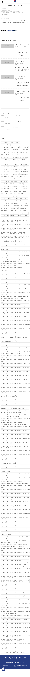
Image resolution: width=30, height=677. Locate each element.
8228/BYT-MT (22, 76)
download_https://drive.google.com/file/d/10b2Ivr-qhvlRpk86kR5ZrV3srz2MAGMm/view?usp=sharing (13, 233)
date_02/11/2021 (14, 162)
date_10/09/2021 (15, 176)
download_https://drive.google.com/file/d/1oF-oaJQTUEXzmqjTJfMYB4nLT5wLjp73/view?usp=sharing (14, 482)
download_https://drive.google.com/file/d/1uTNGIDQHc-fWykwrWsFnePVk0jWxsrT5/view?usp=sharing (15, 565)
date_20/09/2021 (5, 196)
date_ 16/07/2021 (14, 149)
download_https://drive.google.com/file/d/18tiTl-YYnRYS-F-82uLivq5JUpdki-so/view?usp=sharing (13, 305)
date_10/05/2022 (5, 176)
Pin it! (7, 30)
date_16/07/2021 (23, 188)
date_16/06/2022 (14, 188)
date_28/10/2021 (14, 213)
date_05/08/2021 (14, 166)
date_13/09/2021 (14, 181)
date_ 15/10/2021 (5, 149)
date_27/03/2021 (5, 210)
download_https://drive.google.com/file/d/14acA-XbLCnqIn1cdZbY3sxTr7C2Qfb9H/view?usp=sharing (13, 260)
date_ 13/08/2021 (5, 147)
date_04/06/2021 (24, 164)
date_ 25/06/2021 (5, 157)
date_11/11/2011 (23, 176)
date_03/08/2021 (24, 162)
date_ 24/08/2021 (15, 154)
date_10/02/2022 (24, 174)
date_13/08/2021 (5, 181)
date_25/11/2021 (4, 208)
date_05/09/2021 (24, 166)
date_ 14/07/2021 (15, 147)
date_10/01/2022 (15, 174)
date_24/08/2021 (15, 203)
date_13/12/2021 (23, 181)
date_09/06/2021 (24, 171)
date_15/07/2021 (14, 186)
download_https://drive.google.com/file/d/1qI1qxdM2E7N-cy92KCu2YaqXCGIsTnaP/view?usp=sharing (15, 506)
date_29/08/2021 (6, 10)
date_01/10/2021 (14, 159)
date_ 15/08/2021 (24, 147)
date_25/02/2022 (5, 205)
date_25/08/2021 (24, 205)
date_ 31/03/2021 (24, 157)
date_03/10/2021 (15, 164)
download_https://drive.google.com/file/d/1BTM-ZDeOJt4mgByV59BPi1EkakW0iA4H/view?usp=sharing (14, 336)
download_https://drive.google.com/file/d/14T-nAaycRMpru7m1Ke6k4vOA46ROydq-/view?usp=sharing (12, 269)
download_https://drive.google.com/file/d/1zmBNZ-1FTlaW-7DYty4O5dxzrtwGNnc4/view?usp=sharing (14, 651)
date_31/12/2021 (14, 217)
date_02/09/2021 (5, 162)
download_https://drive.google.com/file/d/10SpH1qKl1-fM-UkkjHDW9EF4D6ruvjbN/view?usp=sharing (14, 240)
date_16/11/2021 (4, 191)
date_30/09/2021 (24, 215)
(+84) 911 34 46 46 (19, 661)
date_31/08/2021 (5, 217)
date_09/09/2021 (5, 174)
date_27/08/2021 (24, 210)
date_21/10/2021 (5, 198)
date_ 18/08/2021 (24, 149)
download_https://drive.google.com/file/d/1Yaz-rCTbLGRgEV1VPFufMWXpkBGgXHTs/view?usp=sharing (14, 640)
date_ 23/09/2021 (5, 154)
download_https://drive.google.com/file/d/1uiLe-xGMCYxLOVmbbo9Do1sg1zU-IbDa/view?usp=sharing (14, 561)
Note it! (11, 30)
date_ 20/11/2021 (14, 152)
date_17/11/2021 (4, 193)
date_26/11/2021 (23, 208)
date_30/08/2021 (14, 215)
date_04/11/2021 (5, 166)
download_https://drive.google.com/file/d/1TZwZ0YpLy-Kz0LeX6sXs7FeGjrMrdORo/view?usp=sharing (15, 545)
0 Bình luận (5, 14)
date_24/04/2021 (5, 203)
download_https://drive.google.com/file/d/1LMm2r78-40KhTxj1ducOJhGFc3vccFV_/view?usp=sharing (14, 443)
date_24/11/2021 (24, 203)
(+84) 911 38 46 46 (19, 662)
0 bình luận (10, 117)
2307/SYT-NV (17, 121)
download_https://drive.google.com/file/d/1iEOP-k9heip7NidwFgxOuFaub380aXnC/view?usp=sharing (14, 407)
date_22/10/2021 (23, 198)
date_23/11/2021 (23, 201)
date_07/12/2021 (23, 169)
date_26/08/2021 (14, 208)
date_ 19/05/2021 (5, 152)
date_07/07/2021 (5, 169)
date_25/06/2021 (15, 205)
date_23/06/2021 (5, 201)
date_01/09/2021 (5, 159)
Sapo (15, 666)
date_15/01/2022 (5, 186)
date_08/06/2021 (5, 171)
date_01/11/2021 (23, 159)
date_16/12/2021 (13, 191)
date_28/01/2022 (5, 213)
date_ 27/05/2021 (15, 157)
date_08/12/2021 (15, 171)
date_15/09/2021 (5, 188)
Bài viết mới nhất (7, 113)
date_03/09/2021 (5, 164)
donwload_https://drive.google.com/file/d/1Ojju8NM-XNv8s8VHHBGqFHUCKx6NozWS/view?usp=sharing (14, 221)
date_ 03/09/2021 (15, 142)
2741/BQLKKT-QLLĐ (22, 91)
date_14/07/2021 (19, 183)
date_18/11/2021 (13, 193)
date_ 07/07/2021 (15, 145)
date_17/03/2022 (22, 191)
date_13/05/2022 (14, 179)
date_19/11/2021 (21, 193)
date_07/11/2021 (14, 169)
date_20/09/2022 (15, 196)
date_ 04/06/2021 (5, 145)
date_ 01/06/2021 (5, 142)
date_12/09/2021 (5, 179)
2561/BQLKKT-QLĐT (22, 61)
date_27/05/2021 (14, 210)
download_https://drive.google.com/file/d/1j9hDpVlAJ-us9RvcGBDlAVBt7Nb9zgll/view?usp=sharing (14, 415)
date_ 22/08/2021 (24, 152)
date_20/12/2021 (24, 196)
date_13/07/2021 (23, 179)
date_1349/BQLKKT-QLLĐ (7, 183)
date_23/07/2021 (15, 201)
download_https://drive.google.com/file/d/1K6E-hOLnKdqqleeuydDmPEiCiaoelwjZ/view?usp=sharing (12, 12)
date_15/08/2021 (23, 186)
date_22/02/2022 (14, 198)
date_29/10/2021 (5, 215)
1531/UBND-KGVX (17, 127)
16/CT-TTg (17, 115)
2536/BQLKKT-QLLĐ (22, 45)
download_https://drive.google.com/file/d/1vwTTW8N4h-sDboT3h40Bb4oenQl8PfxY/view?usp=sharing (15, 580)
